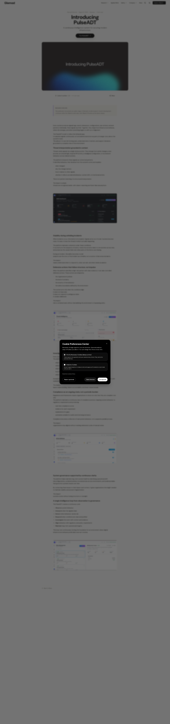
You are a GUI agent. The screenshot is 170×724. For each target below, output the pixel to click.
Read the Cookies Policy (68, 374)
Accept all (102, 379)
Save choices (90, 379)
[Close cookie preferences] (107, 343)
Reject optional (69, 379)
